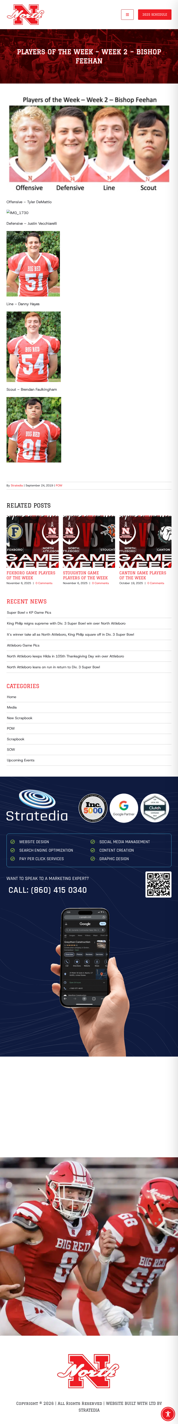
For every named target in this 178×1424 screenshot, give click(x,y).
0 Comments (44, 583)
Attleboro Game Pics (23, 645)
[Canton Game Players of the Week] (145, 518)
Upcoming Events (21, 760)
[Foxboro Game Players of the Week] (33, 518)
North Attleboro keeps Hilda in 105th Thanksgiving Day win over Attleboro (65, 656)
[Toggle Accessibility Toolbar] (168, 1414)
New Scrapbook (19, 718)
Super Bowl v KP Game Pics (29, 612)
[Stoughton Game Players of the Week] (89, 518)
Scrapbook (15, 739)
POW (59, 485)
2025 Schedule (154, 14)
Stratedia (17, 485)
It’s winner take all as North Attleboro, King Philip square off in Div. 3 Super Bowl (70, 634)
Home (11, 697)
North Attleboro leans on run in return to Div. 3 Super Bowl (53, 667)
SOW (11, 749)
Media (12, 707)
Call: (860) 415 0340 (47, 890)
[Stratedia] (37, 791)
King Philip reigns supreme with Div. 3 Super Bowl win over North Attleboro (66, 623)
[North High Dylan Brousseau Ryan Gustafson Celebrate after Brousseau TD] (89, 1200)
